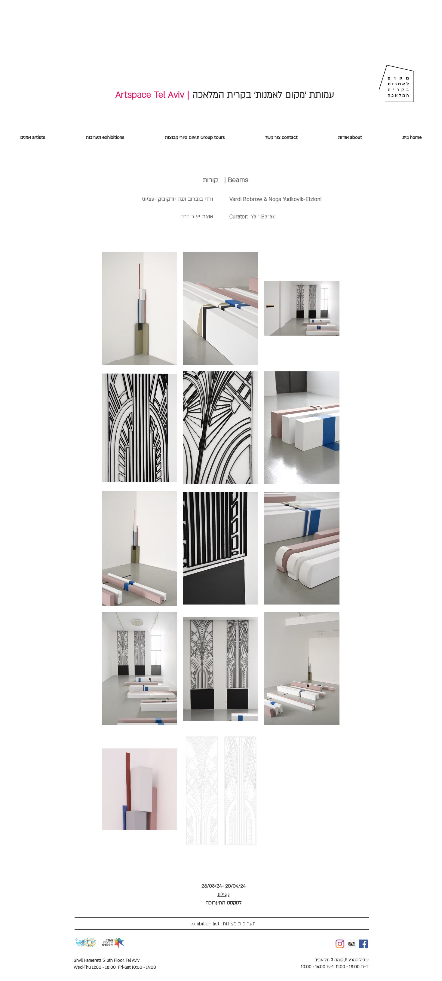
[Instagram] (340, 944)
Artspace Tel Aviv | (152, 95)
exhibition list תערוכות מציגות (219, 923)
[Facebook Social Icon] (363, 944)
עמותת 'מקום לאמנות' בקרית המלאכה (261, 95)
